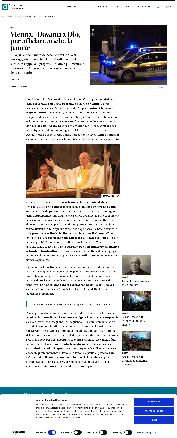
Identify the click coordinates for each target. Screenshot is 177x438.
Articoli (18, 16)
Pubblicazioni (144, 7)
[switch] (78, 432)
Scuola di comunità (123, 7)
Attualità (71, 7)
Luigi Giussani (102, 7)
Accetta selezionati (154, 411)
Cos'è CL (86, 7)
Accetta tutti (154, 401)
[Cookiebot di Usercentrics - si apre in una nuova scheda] (18, 433)
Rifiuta (154, 420)
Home (4, 16)
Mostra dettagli (144, 432)
